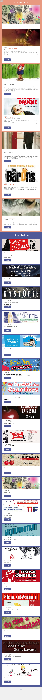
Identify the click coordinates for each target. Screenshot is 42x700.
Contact (18, 693)
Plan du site (27, 693)
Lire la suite (7, 59)
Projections (5, 47)
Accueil (5, 24)
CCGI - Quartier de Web (22, 695)
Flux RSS (22, 693)
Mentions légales (29, 695)
